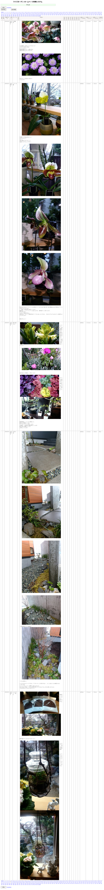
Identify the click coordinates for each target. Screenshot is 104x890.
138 (17, 14)
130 (2, 14)
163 (66, 14)
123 (89, 13)
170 (80, 14)
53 (76, 12)
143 (27, 14)
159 (58, 14)
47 (67, 12)
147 (35, 14)
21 (29, 12)
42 (60, 12)
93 (33, 13)
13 (18, 12)
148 (37, 14)
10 (13, 12)
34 (48, 12)
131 (3, 14)
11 (15, 12)
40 (57, 12)
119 (81, 13)
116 (75, 13)
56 (80, 12)
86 (23, 13)
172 (83, 14)
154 (48, 14)
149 (39, 14)
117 (77, 13)
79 (13, 13)
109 (61, 13)
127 (97, 13)
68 (98, 12)
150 (41, 14)
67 (97, 12)
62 (89, 12)
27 (38, 12)
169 (78, 14)
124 (91, 13)
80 (14, 13)
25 (35, 12)
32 (45, 12)
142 (25, 14)
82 (17, 13)
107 (58, 13)
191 (19, 15)
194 (25, 15)
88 (26, 13)
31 (44, 12)
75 (7, 13)
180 (99, 14)
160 (60, 14)
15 (20, 12)
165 (70, 14)
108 (60, 13)
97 (39, 13)
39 (56, 12)
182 (2, 15)
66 (95, 12)
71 (1, 13)
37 (53, 12)
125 (93, 13)
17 (23, 12)
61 (88, 12)
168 (76, 14)
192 (21, 15)
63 (91, 12)
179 (97, 14)
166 (72, 14)
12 (16, 12)
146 (33, 14)
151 (42, 14)
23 (32, 12)
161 (62, 14)
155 (50, 14)
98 (41, 13)
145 (31, 14)
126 (95, 13)
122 (87, 13)
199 (35, 15)
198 (33, 15)
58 (83, 12)
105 (54, 13)
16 (22, 12)
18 (25, 12)
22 (31, 12)
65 (94, 12)
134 (9, 14)
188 (13, 15)
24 (34, 12)
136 (13, 14)
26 (37, 12)
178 (95, 14)
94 (35, 13)
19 (26, 12)
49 (70, 12)
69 (99, 12)
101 (46, 13)
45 (64, 12)
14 (19, 12)
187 (11, 15)
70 (101, 12)
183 (3, 15)
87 (24, 13)
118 (79, 13)
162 (64, 14)
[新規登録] (9, 7)
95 (36, 13)
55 (79, 12)
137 (15, 14)
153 (46, 14)
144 (29, 14)
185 (7, 15)
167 (74, 14)
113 (69, 13)
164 (68, 14)
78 (11, 13)
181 (101, 14)
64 (92, 12)
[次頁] (39, 15)
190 (17, 15)
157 (54, 14)
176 (91, 14)
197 (31, 15)
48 (69, 12)
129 (100, 13)
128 (99, 13)
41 (58, 12)
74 (5, 13)
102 (48, 13)
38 (54, 12)
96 (38, 13)
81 (16, 13)
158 (56, 14)
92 (32, 13)
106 (56, 13)
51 (73, 12)
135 (11, 14)
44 (63, 12)
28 (39, 12)
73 (4, 13)
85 (22, 13)
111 (65, 13)
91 (30, 13)
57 (82, 12)
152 (44, 14)
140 (21, 14)
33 (47, 12)
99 (42, 13)
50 (72, 12)
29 (41, 12)
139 (19, 14)
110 (63, 13)
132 (5, 14)
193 (23, 15)
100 (44, 13)
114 (71, 13)
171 (81, 14)
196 (29, 15)
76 (8, 13)
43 (61, 12)
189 (15, 15)
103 (50, 13)
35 (50, 12)
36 (51, 12)
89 (27, 13)
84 (20, 13)
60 (86, 12)
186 (9, 15)
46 (66, 12)
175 (89, 14)
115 (73, 13)
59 (85, 12)
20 (28, 12)
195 (27, 15)
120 (83, 13)
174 (87, 14)
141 (23, 14)
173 (85, 14)
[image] (41, 42)
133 (7, 14)
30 (42, 12)
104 (52, 13)
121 (85, 13)
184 (5, 15)
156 (52, 14)
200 (37, 15)
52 (75, 12)
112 (67, 13)
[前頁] (2, 12)
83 (19, 13)
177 (93, 14)
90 (29, 13)
